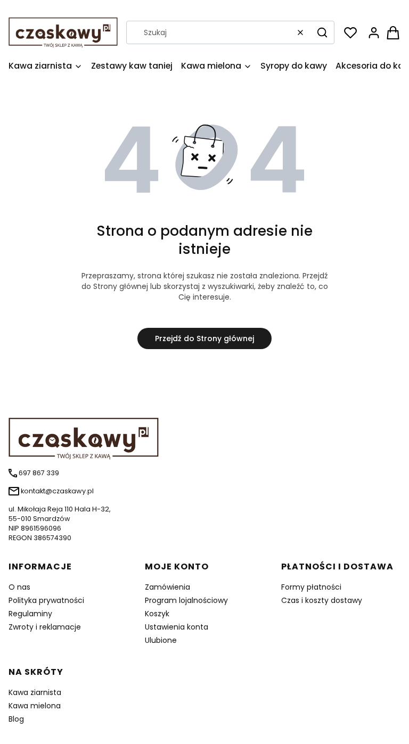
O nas (19, 587)
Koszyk (157, 613)
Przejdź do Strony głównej (204, 338)
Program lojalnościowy (186, 600)
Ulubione (161, 640)
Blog (16, 719)
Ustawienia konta (176, 627)
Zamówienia (167, 587)
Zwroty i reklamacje (45, 627)
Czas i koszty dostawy (321, 600)
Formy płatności (311, 587)
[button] (322, 32)
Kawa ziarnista (35, 692)
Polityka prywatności (46, 600)
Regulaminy (30, 613)
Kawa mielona (35, 705)
